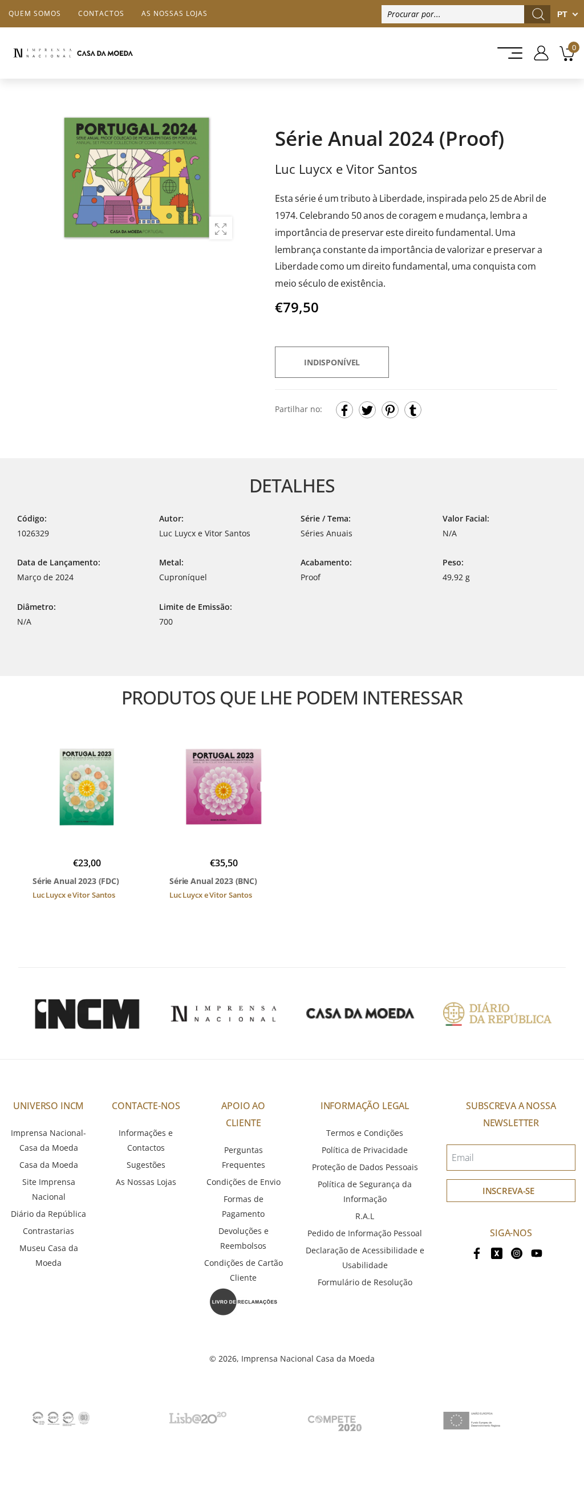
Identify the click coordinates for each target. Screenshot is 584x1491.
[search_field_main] (538, 14)
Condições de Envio (243, 1181)
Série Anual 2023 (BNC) (213, 881)
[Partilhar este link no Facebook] (344, 409)
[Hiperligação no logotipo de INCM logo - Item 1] (87, 1013)
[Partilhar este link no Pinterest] (390, 409)
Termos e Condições (364, 1132)
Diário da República (48, 1213)
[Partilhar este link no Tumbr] (412, 409)
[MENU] (506, 53)
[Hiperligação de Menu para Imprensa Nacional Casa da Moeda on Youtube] (536, 1252)
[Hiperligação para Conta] (537, 53)
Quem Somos (35, 13)
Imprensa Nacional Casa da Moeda (308, 1358)
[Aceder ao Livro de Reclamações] (243, 1301)
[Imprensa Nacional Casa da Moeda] (73, 53)
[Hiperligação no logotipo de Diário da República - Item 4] (497, 1013)
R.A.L (364, 1216)
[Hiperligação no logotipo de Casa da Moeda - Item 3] (360, 1013)
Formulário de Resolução (365, 1282)
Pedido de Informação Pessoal (364, 1233)
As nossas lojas (174, 13)
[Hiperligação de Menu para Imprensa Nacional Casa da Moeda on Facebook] (476, 1252)
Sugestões (146, 1164)
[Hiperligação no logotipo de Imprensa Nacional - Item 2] (223, 1013)
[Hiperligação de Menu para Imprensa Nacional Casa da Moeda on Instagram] (516, 1252)
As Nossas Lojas (146, 1181)
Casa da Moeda (48, 1164)
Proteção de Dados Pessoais (365, 1167)
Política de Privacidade (365, 1149)
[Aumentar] (220, 228)
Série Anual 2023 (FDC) (76, 881)
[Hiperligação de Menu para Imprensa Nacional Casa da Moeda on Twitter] (496, 1252)
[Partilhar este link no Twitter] (367, 409)
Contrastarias (48, 1230)
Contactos (101, 13)
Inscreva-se (508, 1190)
